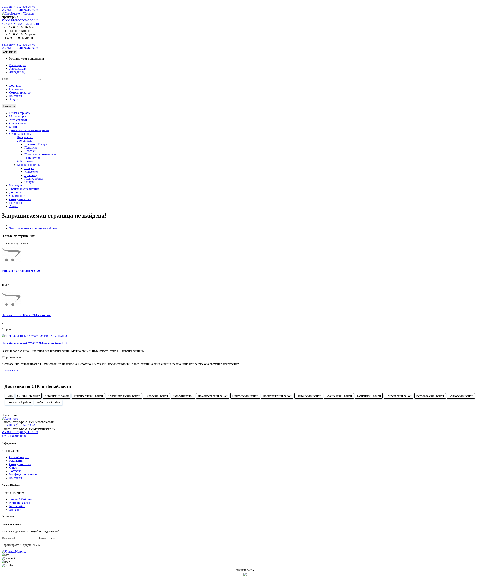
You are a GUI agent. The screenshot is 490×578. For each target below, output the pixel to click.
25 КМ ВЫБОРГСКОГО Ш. (20, 20)
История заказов (20, 502)
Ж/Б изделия (25, 161)
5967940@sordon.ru (14, 435)
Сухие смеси (17, 123)
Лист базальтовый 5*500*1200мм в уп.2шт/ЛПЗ (34, 343)
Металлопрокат (19, 116)
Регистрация (17, 65)
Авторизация (17, 68)
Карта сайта (17, 506)
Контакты (15, 96)
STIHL (13, 126)
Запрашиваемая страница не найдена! (34, 228)
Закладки (15, 509)
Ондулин (30, 182)
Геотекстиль (32, 157)
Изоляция (15, 185)
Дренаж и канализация (24, 188)
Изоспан (30, 151)
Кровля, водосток (28, 164)
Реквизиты (16, 460)
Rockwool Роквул (35, 144)
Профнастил (25, 137)
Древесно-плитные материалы (29, 130)
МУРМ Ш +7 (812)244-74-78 (20, 10)
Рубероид (30, 175)
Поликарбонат (33, 178)
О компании (17, 89)
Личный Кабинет (20, 499)
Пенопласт (31, 147)
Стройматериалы (20, 133)
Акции (13, 99)
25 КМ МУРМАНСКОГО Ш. (21, 23)
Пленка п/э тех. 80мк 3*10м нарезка (26, 315)
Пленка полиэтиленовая (40, 154)
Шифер (29, 168)
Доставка (15, 85)
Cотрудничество (20, 92)
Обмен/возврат (19, 457)
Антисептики (18, 120)
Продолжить (10, 370)
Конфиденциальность (23, 474)
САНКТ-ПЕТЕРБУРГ (16, 3)
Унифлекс (31, 171)
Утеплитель (24, 140)
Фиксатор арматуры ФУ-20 (21, 270)
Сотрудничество (20, 464)
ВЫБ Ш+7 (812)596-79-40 (18, 6)
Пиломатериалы (19, 113)
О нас (13, 467)
